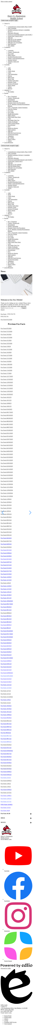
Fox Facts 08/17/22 (6, 735)
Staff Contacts (12, 130)
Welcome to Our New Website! (12, 300)
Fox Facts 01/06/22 (6, 789)
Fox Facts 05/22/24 (6, 529)
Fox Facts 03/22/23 (6, 655)
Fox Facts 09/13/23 (6, 610)
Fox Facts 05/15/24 (6, 532)
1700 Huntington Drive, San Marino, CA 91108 (14, 1008)
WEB (9, 69)
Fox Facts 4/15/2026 (6, 337)
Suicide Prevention (13, 134)
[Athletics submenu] (10, 90)
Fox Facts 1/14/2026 (6, 370)
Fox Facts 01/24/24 (6, 568)
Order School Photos (13, 123)
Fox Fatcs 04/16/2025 (7, 448)
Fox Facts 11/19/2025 (7, 385)
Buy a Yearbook (12, 96)
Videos (10, 87)
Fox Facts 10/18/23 (6, 595)
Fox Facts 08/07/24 (6, 526)
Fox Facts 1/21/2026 (6, 367)
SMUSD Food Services (14, 133)
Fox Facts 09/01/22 (6, 729)
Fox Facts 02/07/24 (6, 562)
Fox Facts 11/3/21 (6, 807)
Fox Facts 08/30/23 (6, 616)
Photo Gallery (11, 139)
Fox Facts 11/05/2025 (7, 391)
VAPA (9, 63)
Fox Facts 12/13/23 (6, 580)
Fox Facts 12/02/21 (6, 798)
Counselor (10, 50)
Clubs (9, 72)
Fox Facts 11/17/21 (6, 801)
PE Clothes (11, 91)
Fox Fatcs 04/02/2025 (7, 451)
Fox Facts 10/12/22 (6, 711)
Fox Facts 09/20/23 (6, 607)
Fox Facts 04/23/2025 (7, 445)
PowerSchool (11, 125)
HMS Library (11, 55)
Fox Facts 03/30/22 (6, 762)
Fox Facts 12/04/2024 (7, 490)
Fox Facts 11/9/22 (6, 699)
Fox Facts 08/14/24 (6, 523)
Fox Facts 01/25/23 (6, 679)
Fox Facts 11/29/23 (6, 586)
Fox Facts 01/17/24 (6, 571)
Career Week (11, 71)
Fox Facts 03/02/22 (6, 774)
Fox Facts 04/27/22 (6, 753)
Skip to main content (6, 1)
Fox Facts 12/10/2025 (7, 379)
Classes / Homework (13, 52)
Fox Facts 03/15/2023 (7, 658)
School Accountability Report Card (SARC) (20, 34)
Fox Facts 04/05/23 (6, 649)
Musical (10, 88)
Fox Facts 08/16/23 (6, 622)
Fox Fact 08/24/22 (6, 732)
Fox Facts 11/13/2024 (7, 496)
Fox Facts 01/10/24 (6, 574)
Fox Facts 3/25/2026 (6, 343)
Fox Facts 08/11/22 (6, 738)
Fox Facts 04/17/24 (6, 541)
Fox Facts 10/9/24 (6, 511)
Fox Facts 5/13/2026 (6, 331)
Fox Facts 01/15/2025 (7, 481)
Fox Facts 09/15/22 (6, 723)
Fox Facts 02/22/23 (6, 667)
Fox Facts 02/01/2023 (7, 676)
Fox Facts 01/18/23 (6, 682)
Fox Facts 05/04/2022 (7, 750)
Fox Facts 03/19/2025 (7, 457)
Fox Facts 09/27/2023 (7, 604)
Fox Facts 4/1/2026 (6, 340)
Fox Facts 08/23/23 (6, 619)
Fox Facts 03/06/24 (6, 553)
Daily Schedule (12, 28)
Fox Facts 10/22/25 (6, 397)
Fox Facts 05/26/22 (6, 744)
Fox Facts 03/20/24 (6, 547)
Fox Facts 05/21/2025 (7, 433)
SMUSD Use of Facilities (15, 42)
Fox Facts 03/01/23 (6, 664)
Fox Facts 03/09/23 (6, 661)
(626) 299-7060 (9, 1009)
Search (2, 308)
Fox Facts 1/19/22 (6, 786)
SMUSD (10, 38)
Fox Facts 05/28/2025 (7, 430)
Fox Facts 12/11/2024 (7, 487)
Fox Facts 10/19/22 (6, 708)
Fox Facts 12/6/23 (6, 583)
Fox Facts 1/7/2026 (6, 373)
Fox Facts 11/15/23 (6, 589)
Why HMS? (11, 46)
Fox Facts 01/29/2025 (7, 475)
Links (9, 118)
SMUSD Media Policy (14, 41)
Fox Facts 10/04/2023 (7, 601)
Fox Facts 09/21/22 (6, 720)
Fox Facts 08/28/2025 (7, 418)
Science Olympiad (13, 84)
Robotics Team (12, 82)
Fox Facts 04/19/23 (6, 646)
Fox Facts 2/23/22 (6, 777)
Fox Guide (11, 53)
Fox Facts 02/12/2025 (7, 469)
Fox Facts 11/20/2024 (7, 493)
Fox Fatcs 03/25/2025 (7, 454)
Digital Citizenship (13, 101)
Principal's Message (13, 33)
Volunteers (11, 136)
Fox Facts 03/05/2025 (7, 463)
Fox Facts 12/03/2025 (7, 382)
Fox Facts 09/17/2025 (7, 412)
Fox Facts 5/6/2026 (6, 334)
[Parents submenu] (5, 95)
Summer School (12, 60)
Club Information (12, 74)
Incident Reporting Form (14, 57)
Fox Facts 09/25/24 (6, 520)
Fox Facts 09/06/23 (6, 613)
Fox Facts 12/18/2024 (7, 484)
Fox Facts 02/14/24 (6, 559)
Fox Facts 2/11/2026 (6, 358)
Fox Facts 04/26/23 (6, 643)
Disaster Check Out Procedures (16, 103)
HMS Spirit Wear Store (14, 117)
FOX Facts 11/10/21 (6, 804)
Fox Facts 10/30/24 (6, 502)
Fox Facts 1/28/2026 (6, 364)
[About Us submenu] (5, 25)
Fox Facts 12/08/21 (6, 795)
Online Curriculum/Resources (16, 58)
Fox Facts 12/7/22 (6, 691)
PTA (9, 126)
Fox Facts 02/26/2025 (7, 466)
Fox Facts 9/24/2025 (6, 409)
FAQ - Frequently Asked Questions (17, 107)
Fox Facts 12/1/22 (6, 694)
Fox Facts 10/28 (5, 810)
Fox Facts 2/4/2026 (6, 361)
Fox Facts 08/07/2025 (7, 427)
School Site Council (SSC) (15, 36)
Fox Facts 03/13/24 (6, 550)
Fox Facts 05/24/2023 (7, 631)
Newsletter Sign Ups (13, 120)
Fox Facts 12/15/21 (6, 792)
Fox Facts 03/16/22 (6, 768)
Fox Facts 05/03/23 (6, 640)
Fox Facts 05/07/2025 (7, 439)
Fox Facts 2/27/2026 (6, 355)
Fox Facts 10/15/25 (6, 400)
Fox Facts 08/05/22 (6, 741)
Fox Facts (10, 110)
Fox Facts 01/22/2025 (7, 478)
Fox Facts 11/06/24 (6, 499)
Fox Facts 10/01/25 (6, 406)
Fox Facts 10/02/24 (6, 514)
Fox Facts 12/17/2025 (7, 376)
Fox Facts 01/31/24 (6, 565)
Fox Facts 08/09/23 (6, 625)
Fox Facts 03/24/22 (6, 765)
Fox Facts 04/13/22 (6, 759)
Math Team (11, 77)
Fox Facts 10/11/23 (6, 598)
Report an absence (13, 128)
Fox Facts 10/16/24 (6, 508)
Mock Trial (11, 79)
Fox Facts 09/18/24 (6, 517)
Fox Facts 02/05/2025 (7, 472)
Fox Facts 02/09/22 (6, 780)
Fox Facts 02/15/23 (6, 670)
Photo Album (11, 85)
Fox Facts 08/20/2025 (7, 421)
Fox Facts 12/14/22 (6, 688)
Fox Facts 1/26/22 (6, 783)
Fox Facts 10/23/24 (6, 505)
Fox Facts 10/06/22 (6, 714)
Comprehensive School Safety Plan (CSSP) (20, 26)
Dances (10, 76)
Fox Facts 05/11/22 (6, 747)
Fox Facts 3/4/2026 (6, 352)
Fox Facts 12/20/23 (6, 577)
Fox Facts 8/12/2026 (6, 319)
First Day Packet (12, 109)
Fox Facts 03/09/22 (6, 771)
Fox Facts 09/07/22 (6, 726)
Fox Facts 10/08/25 (6, 403)
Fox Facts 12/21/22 (6, 685)
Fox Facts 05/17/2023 (7, 634)
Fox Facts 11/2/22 (6, 702)
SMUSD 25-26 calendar (14, 39)
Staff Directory (12, 44)
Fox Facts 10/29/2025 (7, 394)
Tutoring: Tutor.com (13, 61)
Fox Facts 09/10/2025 (7, 415)
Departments (11, 99)
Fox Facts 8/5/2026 (6, 328)
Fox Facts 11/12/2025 (7, 388)
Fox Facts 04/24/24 (6, 538)
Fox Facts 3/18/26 (6, 346)
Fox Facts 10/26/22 (6, 705)
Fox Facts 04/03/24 (6, 544)
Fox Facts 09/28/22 (6, 717)
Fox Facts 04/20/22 (6, 756)
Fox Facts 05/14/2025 (7, 436)
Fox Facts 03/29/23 (6, 652)
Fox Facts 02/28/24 (6, 556)
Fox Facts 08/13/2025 (7, 424)
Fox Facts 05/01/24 (6, 535)
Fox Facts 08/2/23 (6, 628)
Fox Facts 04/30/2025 (7, 442)
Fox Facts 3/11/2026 (6, 349)
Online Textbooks (13, 122)
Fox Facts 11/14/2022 (7, 697)
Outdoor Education (13, 80)
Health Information (13, 114)
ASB (9, 68)
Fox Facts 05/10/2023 (7, 637)
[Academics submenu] (5, 49)
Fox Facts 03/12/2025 (7, 460)
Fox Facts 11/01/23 (6, 592)
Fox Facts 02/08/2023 (7, 673)
